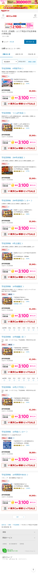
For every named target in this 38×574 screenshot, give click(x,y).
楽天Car (4, 525)
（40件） (27, 402)
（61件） (27, 128)
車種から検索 (32, 61)
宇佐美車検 (16, 525)
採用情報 (22, 543)
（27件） (27, 171)
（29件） (27, 301)
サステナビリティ (23, 559)
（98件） (27, 214)
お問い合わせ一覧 (13, 559)
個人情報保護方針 (13, 543)
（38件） (27, 445)
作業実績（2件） (18, 303)
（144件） (28, 488)
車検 (9, 525)
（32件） (27, 352)
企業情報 (5, 543)
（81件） (27, 258)
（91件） (27, 83)
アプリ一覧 (4, 559)
